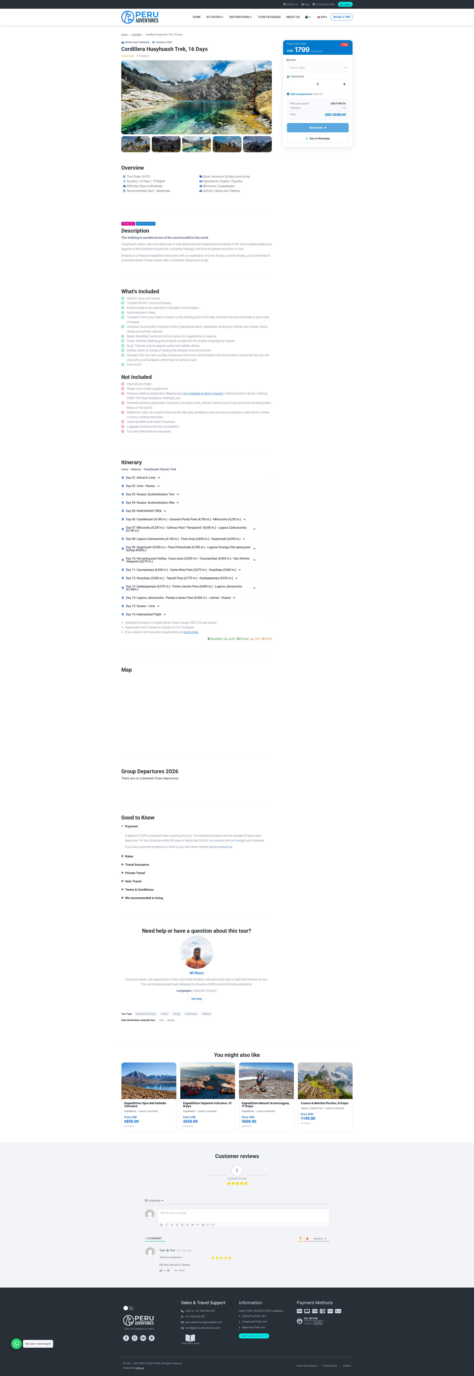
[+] (213, 1224)
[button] (127, 97)
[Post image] (148, 1081)
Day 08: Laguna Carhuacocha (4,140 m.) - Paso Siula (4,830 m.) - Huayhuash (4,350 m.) (183, 538)
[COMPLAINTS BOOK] (190, 1338)
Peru (169, 42)
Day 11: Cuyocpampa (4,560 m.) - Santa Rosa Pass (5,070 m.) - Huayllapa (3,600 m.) (181, 569)
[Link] (203, 1225)
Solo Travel (133, 881)
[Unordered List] (187, 1225)
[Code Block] (197, 1225)
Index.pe (139, 1368)
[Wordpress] (152, 1338)
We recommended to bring (144, 898)
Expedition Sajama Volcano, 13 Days (207, 1104)
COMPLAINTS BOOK (190, 1343)
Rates (129, 856)
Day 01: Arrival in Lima (141, 477)
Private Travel (135, 873)
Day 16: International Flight (143, 614)
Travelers (297, 76)
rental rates (191, 632)
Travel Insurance (137, 864)
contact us (225, 847)
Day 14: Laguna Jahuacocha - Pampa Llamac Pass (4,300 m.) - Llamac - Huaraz (178, 597)
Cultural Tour (316, 1108)
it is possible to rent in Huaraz (203, 393)
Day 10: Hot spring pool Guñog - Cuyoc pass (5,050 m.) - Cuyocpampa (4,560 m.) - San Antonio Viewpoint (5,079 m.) (188, 560)
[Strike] (177, 1225)
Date (292, 60)
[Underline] (171, 1225)
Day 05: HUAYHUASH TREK (144, 511)
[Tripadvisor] (143, 1338)
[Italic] (166, 1225)
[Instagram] (135, 1338)
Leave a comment (148, 1111)
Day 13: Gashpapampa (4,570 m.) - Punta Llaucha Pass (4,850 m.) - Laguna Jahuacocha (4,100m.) (184, 588)
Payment (131, 826)
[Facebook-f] (126, 1338)
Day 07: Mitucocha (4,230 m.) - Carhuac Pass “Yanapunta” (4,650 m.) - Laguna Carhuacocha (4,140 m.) (186, 529)
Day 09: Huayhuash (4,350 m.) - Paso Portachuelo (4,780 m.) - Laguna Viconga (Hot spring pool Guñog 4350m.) (188, 549)
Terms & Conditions (139, 889)
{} (207, 1224)
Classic (304, 1108)
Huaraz (160, 42)
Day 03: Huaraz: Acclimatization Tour (150, 494)
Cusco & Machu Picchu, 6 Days (324, 1103)
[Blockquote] (192, 1225)
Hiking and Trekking (137, 42)
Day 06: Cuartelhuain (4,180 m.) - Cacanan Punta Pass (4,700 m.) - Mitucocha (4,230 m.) (183, 519)
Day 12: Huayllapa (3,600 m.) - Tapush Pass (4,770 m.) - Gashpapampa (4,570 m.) (179, 578)
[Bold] (161, 1225)
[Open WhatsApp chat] (16, 1344)
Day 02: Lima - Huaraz (140, 486)
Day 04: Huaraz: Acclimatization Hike (150, 502)
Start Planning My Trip (252, 1336)
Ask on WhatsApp (319, 138)
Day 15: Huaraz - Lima (140, 606)
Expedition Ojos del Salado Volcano (145, 1104)
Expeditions (130, 1111)
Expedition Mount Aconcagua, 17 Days (266, 1104)
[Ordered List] (182, 1225)
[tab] (196, 478)
